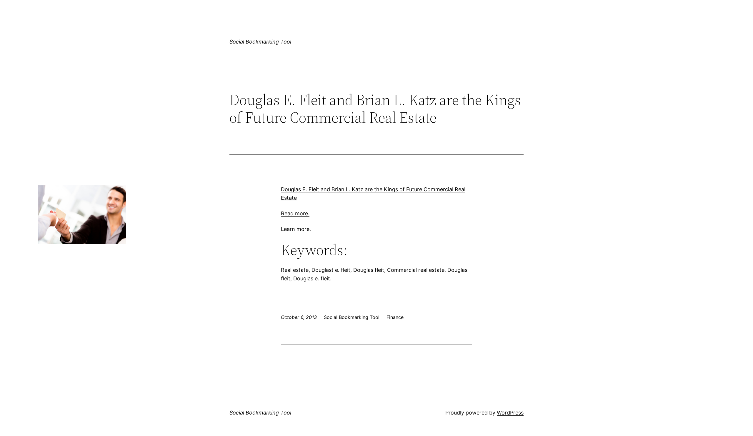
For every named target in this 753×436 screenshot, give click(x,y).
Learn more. (296, 229)
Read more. (295, 213)
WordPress (510, 413)
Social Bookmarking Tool (260, 42)
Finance (395, 317)
